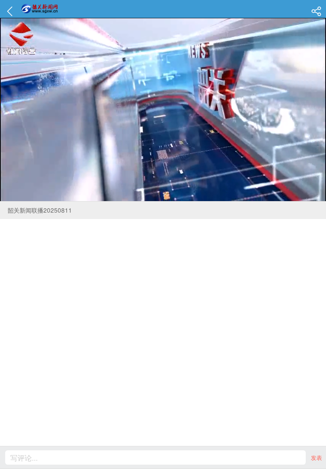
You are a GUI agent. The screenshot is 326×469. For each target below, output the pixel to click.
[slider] (153, 195)
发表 (316, 457)
